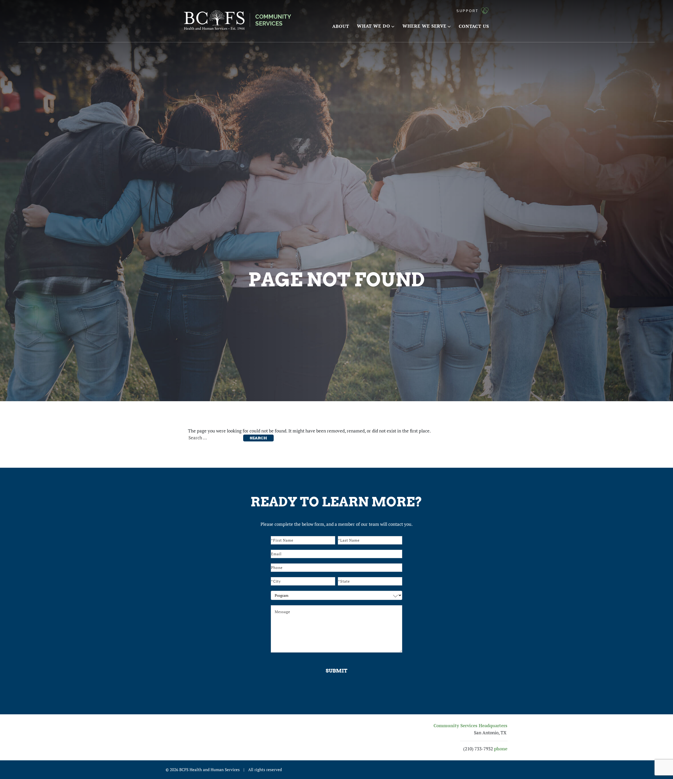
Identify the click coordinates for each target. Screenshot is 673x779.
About (340, 26)
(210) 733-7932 (478, 749)
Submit (336, 671)
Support (467, 11)
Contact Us (474, 26)
